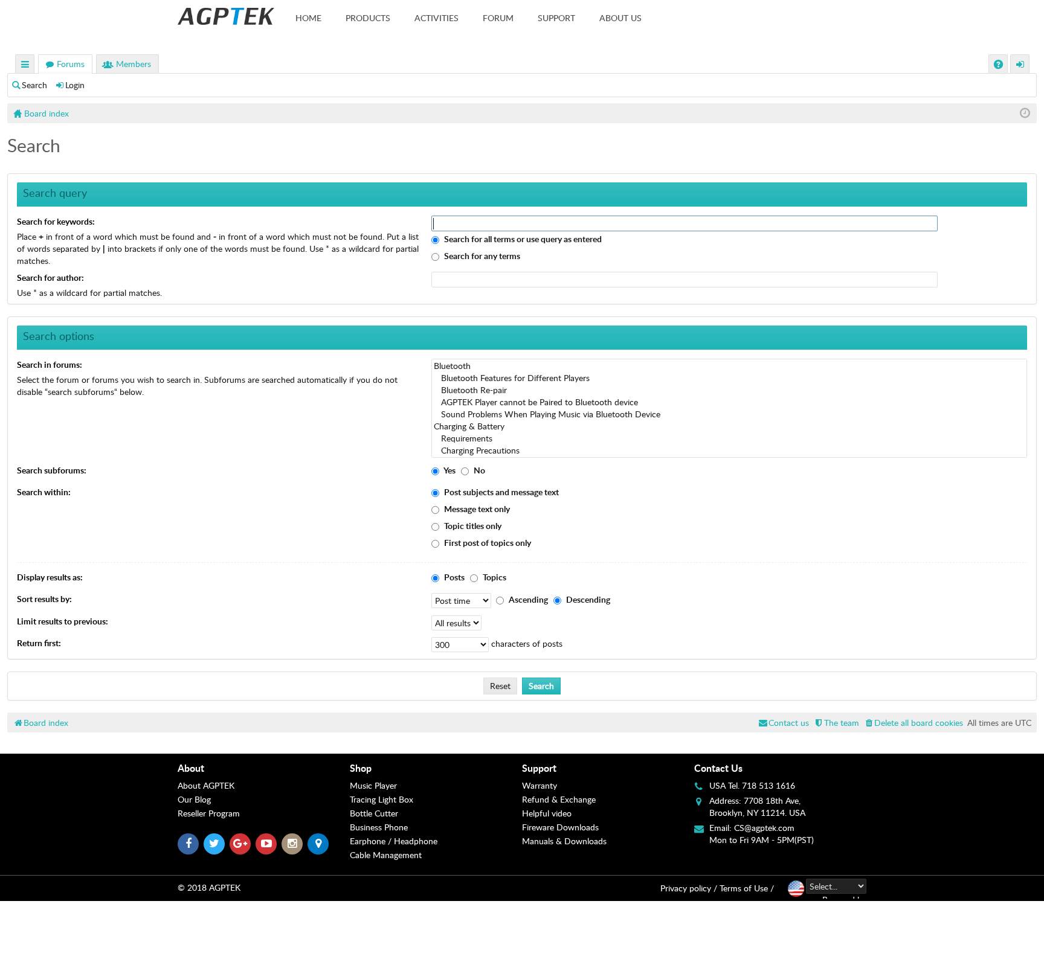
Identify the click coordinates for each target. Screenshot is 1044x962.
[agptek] (226, 16)
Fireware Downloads (560, 827)
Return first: (39, 643)
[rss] (318, 844)
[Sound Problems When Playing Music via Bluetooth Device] (729, 414)
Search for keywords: (56, 221)
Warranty (539, 785)
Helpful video (547, 813)
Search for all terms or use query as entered (522, 239)
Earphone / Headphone (393, 841)
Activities (436, 18)
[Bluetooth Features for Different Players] (729, 378)
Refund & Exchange (559, 799)
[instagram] (292, 844)
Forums (71, 63)
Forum (498, 18)
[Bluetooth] (729, 366)
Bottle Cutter (374, 813)
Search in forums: (49, 364)
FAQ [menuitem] (999, 65)
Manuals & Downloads (564, 841)
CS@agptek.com (764, 827)
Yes (449, 470)
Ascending (527, 599)
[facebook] (188, 844)
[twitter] (214, 844)
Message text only (476, 509)
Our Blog (194, 799)
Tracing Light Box (381, 799)
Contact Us (718, 768)
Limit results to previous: (62, 621)
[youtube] (266, 844)
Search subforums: (51, 470)
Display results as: (50, 577)
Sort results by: (44, 598)
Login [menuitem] (1020, 65)
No (478, 470)
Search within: (44, 492)
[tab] (264, 768)
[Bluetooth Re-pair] (729, 390)
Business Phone (379, 827)
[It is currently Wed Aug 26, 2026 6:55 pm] (1025, 113)
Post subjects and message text (500, 492)
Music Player (373, 785)
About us (620, 18)
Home (308, 18)
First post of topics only (486, 542)
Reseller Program (209, 813)
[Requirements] (729, 438)
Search (34, 85)
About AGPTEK (206, 785)
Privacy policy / (688, 888)
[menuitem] (913, 722)
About (191, 768)
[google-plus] (240, 844)
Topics (493, 577)
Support (556, 18)
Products (368, 18)
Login (75, 85)
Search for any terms (481, 255)
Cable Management (386, 855)
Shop (361, 768)
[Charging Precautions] (729, 450)
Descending (587, 599)
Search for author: (50, 277)
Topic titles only (471, 525)
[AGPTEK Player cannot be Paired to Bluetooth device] (729, 402)
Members (133, 63)
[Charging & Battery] (729, 426)
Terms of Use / (747, 888)
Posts (453, 577)
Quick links (25, 65)
